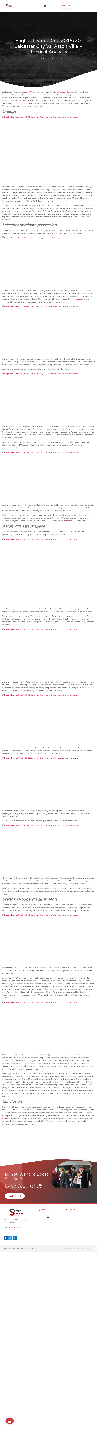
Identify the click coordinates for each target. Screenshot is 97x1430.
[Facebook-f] (6, 1238)
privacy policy (16, 1227)
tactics (69, 521)
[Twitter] (10, 1238)
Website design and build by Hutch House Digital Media (76, 1248)
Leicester (80, 299)
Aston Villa (29, 92)
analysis (5, 1118)
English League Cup (62, 92)
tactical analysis (28, 103)
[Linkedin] (15, 1238)
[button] (45, 6)
